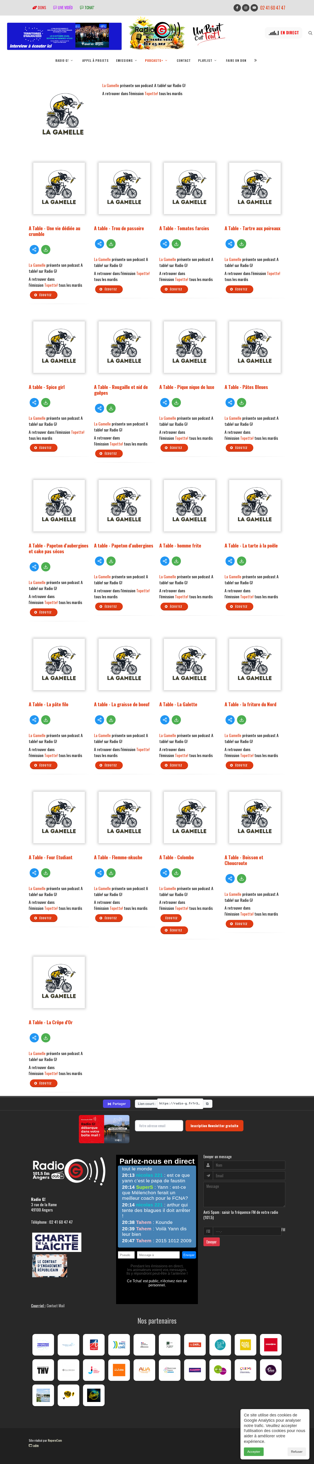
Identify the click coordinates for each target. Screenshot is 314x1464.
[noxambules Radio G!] (195, 1370)
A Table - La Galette (178, 704)
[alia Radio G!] (144, 1370)
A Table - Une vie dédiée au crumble (54, 230)
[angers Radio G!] (94, 1345)
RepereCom (55, 1440)
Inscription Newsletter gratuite (214, 1125)
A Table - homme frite (180, 545)
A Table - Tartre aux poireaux (252, 228)
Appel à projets (95, 60)
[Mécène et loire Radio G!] (68, 1345)
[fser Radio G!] (170, 1345)
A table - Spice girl (47, 386)
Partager (117, 1103)
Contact (184, 60)
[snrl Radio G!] (195, 1345)
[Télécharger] (45, 249)
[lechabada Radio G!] (271, 1345)
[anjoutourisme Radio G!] (220, 1370)
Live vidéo (65, 7)
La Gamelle (110, 85)
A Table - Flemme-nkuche (118, 857)
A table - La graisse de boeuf (122, 704)
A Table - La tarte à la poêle (251, 545)
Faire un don (236, 60)
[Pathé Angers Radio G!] (68, 1395)
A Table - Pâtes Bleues (246, 386)
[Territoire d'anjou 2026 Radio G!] (43, 1345)
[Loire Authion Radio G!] (43, 1395)
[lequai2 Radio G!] (245, 1345)
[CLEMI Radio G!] (245, 1370)
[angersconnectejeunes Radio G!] (94, 1370)
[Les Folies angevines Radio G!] (271, 1370)
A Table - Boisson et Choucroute (244, 860)
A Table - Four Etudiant (50, 857)
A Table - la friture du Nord (250, 704)
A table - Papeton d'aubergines (123, 545)
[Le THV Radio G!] (43, 1370)
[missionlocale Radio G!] (170, 1370)
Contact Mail (56, 1305)
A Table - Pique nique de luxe (186, 386)
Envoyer (211, 1242)
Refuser (297, 1451)
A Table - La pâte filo (48, 704)
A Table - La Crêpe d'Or (51, 1022)
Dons (41, 7)
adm (35, 1445)
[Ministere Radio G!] (144, 1345)
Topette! (151, 93)
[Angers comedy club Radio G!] (94, 1395)
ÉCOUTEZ (171, 918)
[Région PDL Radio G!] (119, 1345)
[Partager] (34, 249)
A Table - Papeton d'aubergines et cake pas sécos (58, 548)
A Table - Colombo (176, 857)
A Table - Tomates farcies (184, 228)
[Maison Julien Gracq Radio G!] (68, 1370)
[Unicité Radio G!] (119, 1370)
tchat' (89, 7)
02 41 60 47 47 (272, 7)
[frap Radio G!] (220, 1345)
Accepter (253, 1451)
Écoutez (45, 295)
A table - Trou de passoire (119, 228)
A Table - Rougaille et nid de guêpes (121, 389)
